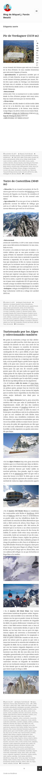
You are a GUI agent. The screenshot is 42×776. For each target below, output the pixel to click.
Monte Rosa (32, 740)
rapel (21, 319)
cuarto (32, 161)
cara (35, 714)
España (18, 155)
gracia (9, 731)
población (16, 319)
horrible (15, 732)
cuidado (25, 722)
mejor (15, 738)
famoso (34, 727)
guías (30, 731)
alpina (16, 711)
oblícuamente (24, 166)
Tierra (20, 758)
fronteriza (19, 165)
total (26, 758)
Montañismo (29, 155)
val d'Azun (30, 322)
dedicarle (6, 723)
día (16, 723)
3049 (23, 306)
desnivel (25, 311)
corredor (5, 311)
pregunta (6, 749)
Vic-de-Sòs (13, 174)
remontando (31, 168)
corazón (17, 720)
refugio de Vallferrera (20, 113)
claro (22, 716)
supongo (14, 756)
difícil (34, 311)
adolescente (34, 707)
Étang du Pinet (31, 163)
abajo (34, 705)
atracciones (27, 713)
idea (19, 732)
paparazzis (17, 743)
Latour (12, 315)
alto (22, 711)
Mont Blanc (19, 740)
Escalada (12, 155)
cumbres (35, 722)
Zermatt (15, 763)
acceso (27, 306)
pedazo (5, 745)
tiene (16, 758)
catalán (15, 161)
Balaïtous (31, 192)
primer (11, 749)
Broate (34, 159)
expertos (13, 727)
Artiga (25, 159)
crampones (23, 720)
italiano (14, 734)
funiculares (25, 729)
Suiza (27, 704)
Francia (22, 155)
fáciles (21, 727)
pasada (23, 743)
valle (35, 172)
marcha (11, 738)
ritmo (23, 752)
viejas (33, 761)
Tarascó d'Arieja (8, 172)
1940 (14, 157)
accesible (6, 707)
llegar (20, 736)
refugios (25, 168)
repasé (35, 751)
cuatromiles (12, 722)
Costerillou (12, 311)
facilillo (26, 727)
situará (5, 322)
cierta (18, 716)
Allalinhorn (19, 474)
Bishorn (12, 516)
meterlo (30, 738)
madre (30, 736)
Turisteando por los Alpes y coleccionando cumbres (20, 333)
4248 (29, 705)
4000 (12, 705)
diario (19, 723)
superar (9, 756)
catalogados (7, 716)
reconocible (26, 319)
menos (26, 738)
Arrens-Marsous (28, 308)
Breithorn (30, 513)
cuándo (34, 720)
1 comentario (28, 174)
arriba (9, 713)
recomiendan (21, 751)
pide (32, 745)
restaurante (13, 752)
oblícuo (9, 317)
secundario (18, 170)
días (22, 723)
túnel (28, 760)
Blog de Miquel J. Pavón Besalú (16, 16)
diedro (30, 311)
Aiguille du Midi (17, 709)
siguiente (10, 754)
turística (13, 761)
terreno (15, 172)
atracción (21, 713)
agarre (10, 709)
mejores (20, 738)
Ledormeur (17, 315)
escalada (6, 313)
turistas (32, 760)
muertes (5, 742)
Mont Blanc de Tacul (11, 635)
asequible (15, 713)
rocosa (5, 170)
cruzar (29, 720)
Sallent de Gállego (19, 320)
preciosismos (20, 747)
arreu (21, 159)
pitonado (6, 319)
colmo (20, 718)
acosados (27, 707)
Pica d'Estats (13, 168)
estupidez (25, 725)
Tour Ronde (31, 758)
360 (4, 705)
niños (16, 742)
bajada (5, 714)
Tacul (19, 756)
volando (10, 763)
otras (34, 166)
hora (26, 165)
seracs (5, 754)
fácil (36, 163)
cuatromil (6, 722)
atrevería (34, 713)
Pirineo (20, 168)
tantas (23, 756)
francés (8, 165)
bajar (9, 714)
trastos (14, 760)
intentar (5, 734)
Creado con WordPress (10, 773)
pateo (31, 743)
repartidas (29, 751)
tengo (12, 758)
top (24, 758)
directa (16, 163)
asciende (6, 310)
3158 (25, 157)
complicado (24, 310)
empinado (6, 725)
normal (14, 166)
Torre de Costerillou (16, 322)
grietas (26, 731)
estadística (18, 725)
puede (22, 749)
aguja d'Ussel (34, 306)
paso (27, 743)
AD (37, 157)
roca (4, 320)
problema (16, 749)
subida (30, 754)
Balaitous (12, 310)
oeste (30, 166)
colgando (15, 718)
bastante (17, 310)
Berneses (14, 714)
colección (27, 716)
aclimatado (20, 707)
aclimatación (13, 707)
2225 (18, 157)
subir (4, 756)
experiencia (6, 727)
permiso (28, 745)
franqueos (24, 313)
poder (13, 747)
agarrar (5, 709)
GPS (23, 165)
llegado (16, 736)
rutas (12, 170)
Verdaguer (6, 174)
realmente (6, 751)
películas (11, 745)
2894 (21, 157)
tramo (20, 172)
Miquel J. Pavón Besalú (26, 154)
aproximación (11, 159)
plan (10, 747)
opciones (6, 743)
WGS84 (19, 174)
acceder (34, 157)
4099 (22, 705)
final (4, 165)
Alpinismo (6, 155)
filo (15, 313)
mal (33, 736)
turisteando (6, 761)
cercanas (14, 716)
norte (17, 166)
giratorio (32, 729)
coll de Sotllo (21, 161)
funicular (19, 729)
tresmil (25, 172)
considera (32, 310)
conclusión (26, 718)
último (24, 761)
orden (11, 743)
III (29, 165)
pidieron (5, 747)
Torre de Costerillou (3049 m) (20, 182)
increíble (32, 732)
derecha (10, 163)
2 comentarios (20, 324)
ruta (9, 170)
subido (34, 754)
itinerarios (34, 165)
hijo (7, 732)
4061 (19, 705)
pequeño (24, 317)
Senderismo (6, 157)
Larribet (7, 315)
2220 (19, 306)
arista (17, 159)
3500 (35, 704)
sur (29, 170)
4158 (26, 705)
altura (25, 711)
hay (4, 732)
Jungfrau (24, 407)
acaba (29, 157)
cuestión (19, 722)
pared (19, 317)
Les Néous (24, 315)
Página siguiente (39, 768)
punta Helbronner (29, 749)
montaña (26, 740)
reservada (6, 752)
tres (25, 760)
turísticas (18, 761)
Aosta (33, 711)
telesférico (29, 756)
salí (30, 752)
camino (31, 714)
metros (35, 315)
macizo (9, 166)
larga (12, 736)
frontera (30, 313)
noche (21, 742)
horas (35, 313)
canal (4, 161)
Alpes (34, 702)
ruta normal (10, 320)
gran (13, 731)
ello (32, 723)
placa (10, 319)
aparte (5, 713)
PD (34, 743)
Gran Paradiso (19, 731)
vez (31, 761)
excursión (32, 725)
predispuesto (29, 747)
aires (34, 709)
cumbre (5, 163)
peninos (16, 745)
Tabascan (33, 170)
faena (30, 727)
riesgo (19, 752)
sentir (33, 752)
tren (22, 760)
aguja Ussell (6, 308)
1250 (12, 306)
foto (10, 729)
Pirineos (35, 155)
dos (29, 723)
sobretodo (24, 754)
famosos (6, 729)
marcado (6, 738)
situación (24, 170)
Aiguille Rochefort (27, 709)
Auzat (29, 159)
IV (3, 315)
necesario (12, 742)
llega (4, 166)
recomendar (13, 751)
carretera (9, 161)
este (24, 163)
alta (19, 711)
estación (12, 725)
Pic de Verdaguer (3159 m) (21, 35)
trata (18, 760)
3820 (7, 705)
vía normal (10, 324)
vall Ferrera (30, 172)
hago (34, 731)
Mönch (5, 410)
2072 (16, 306)
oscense (14, 317)
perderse (22, 745)
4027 (15, 705)
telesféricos (6, 758)
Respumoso (34, 319)
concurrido (33, 718)
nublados (34, 742)
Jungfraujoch (25, 734)
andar (29, 711)
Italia (16, 704)
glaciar (5, 731)
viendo (5, 763)
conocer (5, 720)
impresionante (25, 732)
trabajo (5, 760)
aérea (5, 159)
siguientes (17, 754)
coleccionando (7, 718)
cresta (28, 161)
